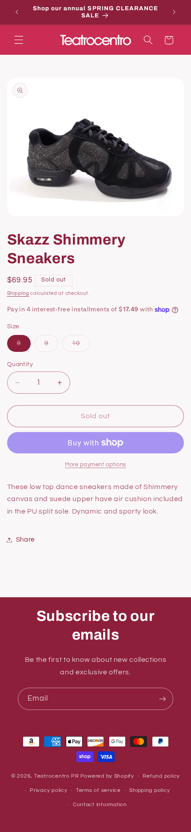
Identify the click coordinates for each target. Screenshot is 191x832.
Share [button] (25, 539)
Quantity (20, 364)
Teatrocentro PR (56, 776)
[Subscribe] (162, 699)
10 (81, 345)
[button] (18, 40)
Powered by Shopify (107, 776)
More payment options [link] (95, 465)
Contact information (100, 804)
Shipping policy (149, 790)
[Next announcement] (174, 12)
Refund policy (161, 776)
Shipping (18, 293)
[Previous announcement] (17, 12)
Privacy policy (48, 790)
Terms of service (98, 790)
